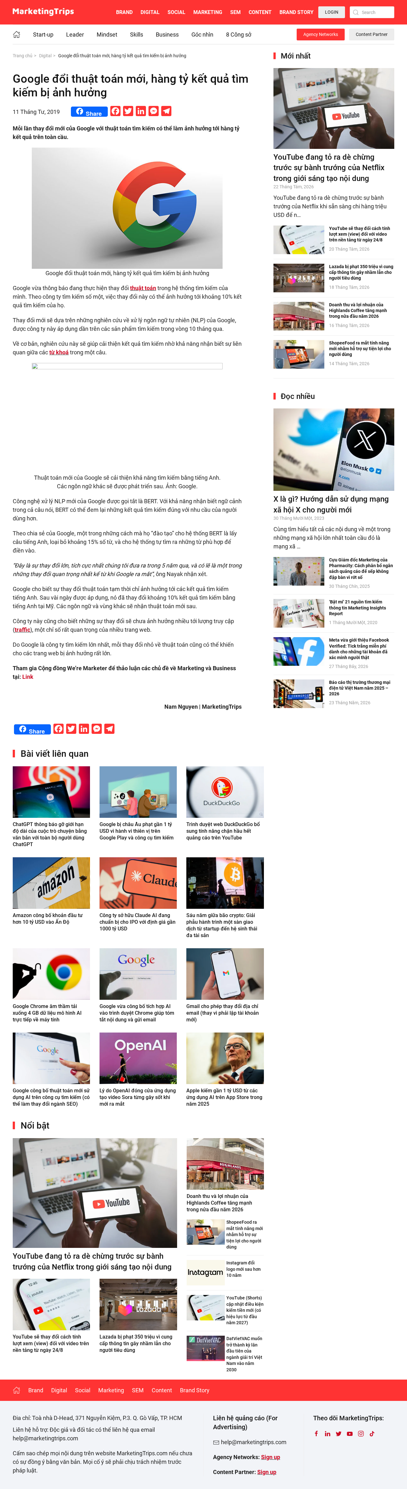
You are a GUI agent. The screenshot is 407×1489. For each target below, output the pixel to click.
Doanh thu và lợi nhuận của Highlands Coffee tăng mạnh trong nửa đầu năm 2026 (219, 1203)
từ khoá (59, 352)
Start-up (43, 34)
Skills (136, 34)
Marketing (207, 12)
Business (167, 34)
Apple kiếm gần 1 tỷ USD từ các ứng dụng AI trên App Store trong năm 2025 (224, 1097)
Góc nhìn (202, 34)
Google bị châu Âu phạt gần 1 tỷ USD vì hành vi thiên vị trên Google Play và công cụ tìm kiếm (137, 831)
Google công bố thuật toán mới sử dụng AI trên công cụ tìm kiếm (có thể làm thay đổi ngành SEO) (51, 1097)
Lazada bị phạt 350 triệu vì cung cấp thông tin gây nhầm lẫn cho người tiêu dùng (136, 1343)
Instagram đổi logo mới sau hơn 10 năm (243, 1269)
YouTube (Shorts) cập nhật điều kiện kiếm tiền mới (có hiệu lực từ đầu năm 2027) (245, 1310)
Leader (75, 34)
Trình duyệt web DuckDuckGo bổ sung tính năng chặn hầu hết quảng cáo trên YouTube (223, 831)
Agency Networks (320, 34)
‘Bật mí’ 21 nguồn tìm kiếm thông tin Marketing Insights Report (357, 607)
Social (176, 12)
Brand (124, 12)
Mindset (107, 34)
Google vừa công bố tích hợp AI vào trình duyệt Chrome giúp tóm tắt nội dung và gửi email (137, 1013)
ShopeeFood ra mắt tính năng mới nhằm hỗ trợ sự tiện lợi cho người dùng (244, 1234)
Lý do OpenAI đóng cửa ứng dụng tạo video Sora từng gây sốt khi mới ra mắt (138, 1097)
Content (260, 12)
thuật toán (143, 288)
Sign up (270, 1457)
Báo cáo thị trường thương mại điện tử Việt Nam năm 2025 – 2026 (359, 688)
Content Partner (372, 34)
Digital (150, 12)
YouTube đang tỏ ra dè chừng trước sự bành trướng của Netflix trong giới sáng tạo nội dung (328, 168)
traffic (22, 629)
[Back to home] (43, 12)
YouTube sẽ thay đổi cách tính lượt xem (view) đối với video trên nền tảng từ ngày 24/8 (51, 1343)
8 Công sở (238, 34)
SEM (235, 12)
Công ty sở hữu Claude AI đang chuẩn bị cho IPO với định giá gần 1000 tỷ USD (138, 922)
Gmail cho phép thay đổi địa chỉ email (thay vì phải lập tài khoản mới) (222, 1013)
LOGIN (331, 12)
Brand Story (296, 12)
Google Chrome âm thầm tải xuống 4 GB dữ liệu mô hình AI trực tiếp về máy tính (47, 1013)
